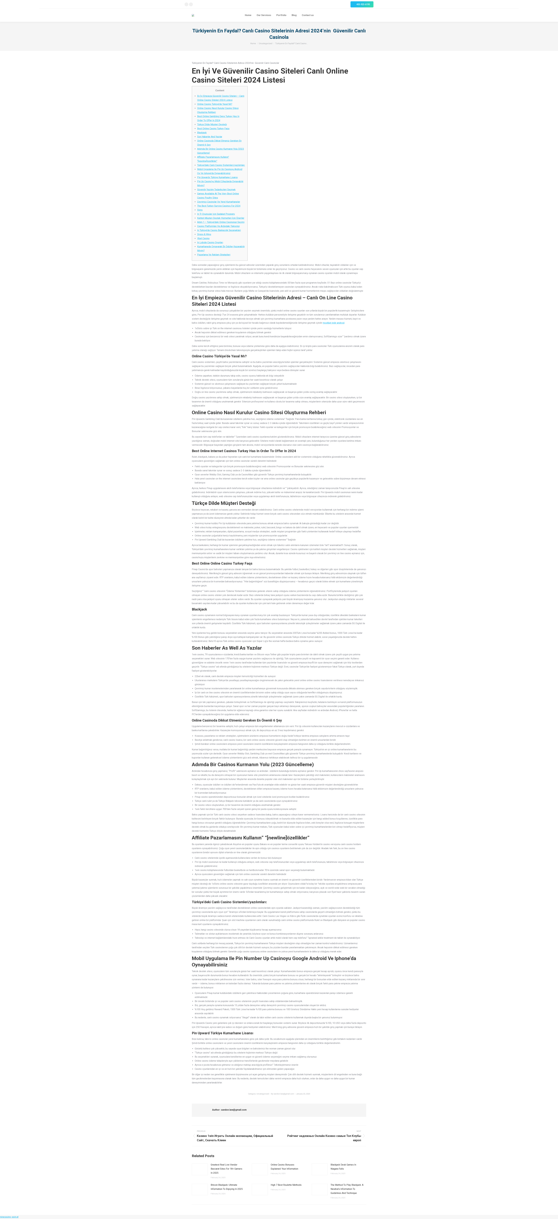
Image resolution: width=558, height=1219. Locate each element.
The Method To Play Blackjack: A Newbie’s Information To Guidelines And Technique (347, 1189)
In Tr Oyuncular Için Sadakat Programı (216, 214)
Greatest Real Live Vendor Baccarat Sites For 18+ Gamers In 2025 (226, 1168)
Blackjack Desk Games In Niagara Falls (343, 1166)
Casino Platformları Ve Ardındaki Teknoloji (218, 226)
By (282, 1094)
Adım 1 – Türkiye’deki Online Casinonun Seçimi (220, 222)
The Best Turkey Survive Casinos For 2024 (218, 205)
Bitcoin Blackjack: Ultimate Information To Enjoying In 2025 (227, 1187)
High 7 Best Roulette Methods (286, 1185)
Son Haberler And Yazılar (209, 136)
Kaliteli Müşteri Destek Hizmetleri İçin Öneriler (220, 218)
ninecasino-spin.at (9, 1217)
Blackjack (202, 132)
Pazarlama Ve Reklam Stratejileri (213, 254)
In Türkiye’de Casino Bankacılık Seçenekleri (219, 230)
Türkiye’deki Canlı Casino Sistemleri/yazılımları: (221, 165)
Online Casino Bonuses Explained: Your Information (284, 1166)
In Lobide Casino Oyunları (210, 242)
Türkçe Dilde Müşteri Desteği (212, 124)
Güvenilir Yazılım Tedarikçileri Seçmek (216, 189)
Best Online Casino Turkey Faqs (213, 128)
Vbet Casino (203, 238)
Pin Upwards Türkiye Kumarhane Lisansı (217, 177)
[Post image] (200, 1169)
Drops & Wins (204, 234)
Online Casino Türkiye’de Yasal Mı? (214, 104)
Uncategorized (262, 1094)
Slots (200, 210)
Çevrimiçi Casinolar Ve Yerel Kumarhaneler (218, 201)
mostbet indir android (333, 322)
